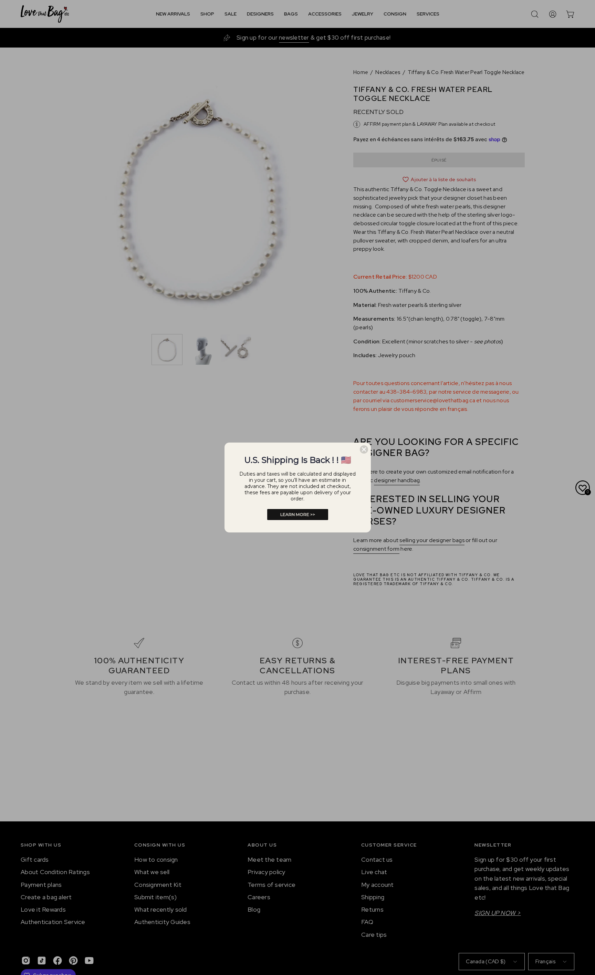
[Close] (364, 449)
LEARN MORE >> (297, 514)
